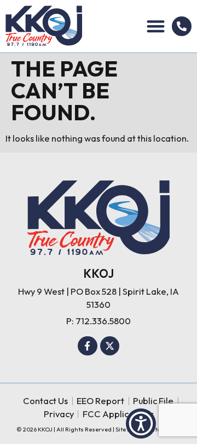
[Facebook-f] (87, 346)
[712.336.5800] (182, 26)
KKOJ (98, 273)
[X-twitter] (110, 346)
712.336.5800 (103, 320)
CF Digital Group (158, 429)
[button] (156, 26)
